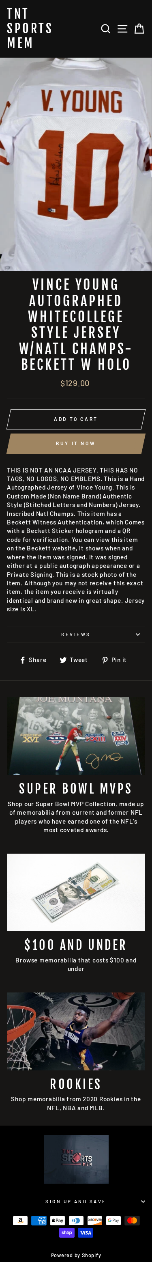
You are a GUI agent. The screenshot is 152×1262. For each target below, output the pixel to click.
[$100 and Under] (76, 893)
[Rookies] (76, 1031)
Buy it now (76, 443)
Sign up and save (75, 1201)
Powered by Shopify (76, 1255)
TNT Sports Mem (30, 29)
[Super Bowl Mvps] (76, 736)
